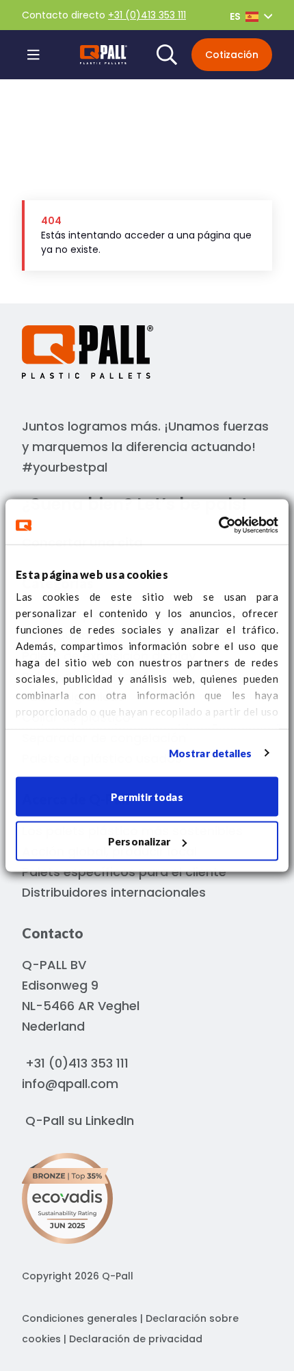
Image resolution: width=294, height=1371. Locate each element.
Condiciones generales (79, 1318)
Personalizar (139, 841)
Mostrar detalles (210, 753)
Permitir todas (147, 796)
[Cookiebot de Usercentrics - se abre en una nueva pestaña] (218, 525)
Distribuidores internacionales (114, 892)
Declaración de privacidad (135, 1339)
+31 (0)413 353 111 (147, 15)
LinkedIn (109, 1120)
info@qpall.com (70, 1083)
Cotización (231, 55)
